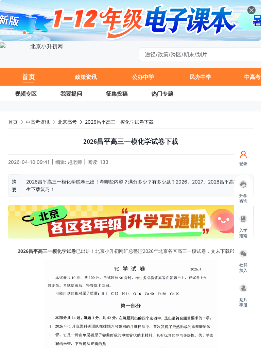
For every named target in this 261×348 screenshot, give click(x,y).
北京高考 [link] (67, 122)
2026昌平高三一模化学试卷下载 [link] (119, 122)
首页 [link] (13, 122)
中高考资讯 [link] (38, 122)
